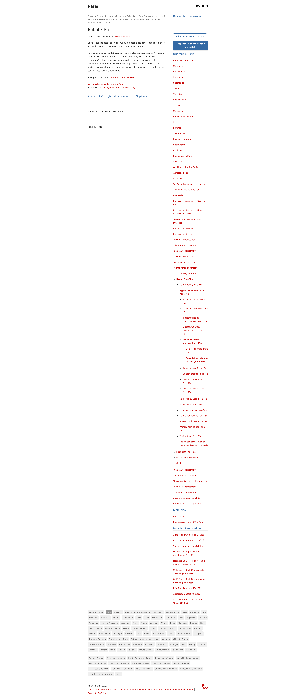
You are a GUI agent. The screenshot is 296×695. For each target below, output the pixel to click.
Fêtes (184, 612)
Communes (128, 617)
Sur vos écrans (139, 628)
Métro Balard (179, 516)
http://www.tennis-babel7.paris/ (119, 87)
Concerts (177, 66)
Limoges (174, 644)
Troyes (121, 649)
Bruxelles (111, 644)
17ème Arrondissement (184, 475)
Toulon (153, 628)
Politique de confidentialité (133, 689)
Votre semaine (180, 99)
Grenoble (125, 623)
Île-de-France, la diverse (140, 658)
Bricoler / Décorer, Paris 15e (193, 421)
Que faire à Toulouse (119, 663)
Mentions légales (109, 689)
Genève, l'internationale (166, 668)
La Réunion (162, 644)
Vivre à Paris (179, 161)
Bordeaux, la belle (140, 663)
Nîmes (164, 623)
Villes (138, 617)
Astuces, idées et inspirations (145, 639)
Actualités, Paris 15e (186, 273)
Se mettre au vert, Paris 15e (193, 399)
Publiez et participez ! (187, 457)
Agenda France (96, 612)
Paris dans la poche (183, 60)
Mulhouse (182, 623)
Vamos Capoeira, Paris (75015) (188, 546)
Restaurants (179, 145)
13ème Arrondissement (184, 256)
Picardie (93, 649)
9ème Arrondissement (184, 234)
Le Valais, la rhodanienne (101, 674)
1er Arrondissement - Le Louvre (189, 184)
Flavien (118, 36)
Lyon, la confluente (164, 658)
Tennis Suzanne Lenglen (121, 77)
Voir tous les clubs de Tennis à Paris (105, 84)
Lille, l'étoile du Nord (98, 668)
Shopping (178, 77)
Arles (135, 623)
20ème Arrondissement (185, 492)
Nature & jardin (184, 633)
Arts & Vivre (159, 633)
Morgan (126, 36)
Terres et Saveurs (97, 639)
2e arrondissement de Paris (186, 189)
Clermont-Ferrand (167, 628)
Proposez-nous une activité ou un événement (171, 689)
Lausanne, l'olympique (191, 668)
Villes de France (180, 639)
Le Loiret (132, 649)
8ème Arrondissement (184, 228)
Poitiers (103, 649)
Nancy (192, 644)
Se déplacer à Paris (182, 156)
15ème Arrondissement (114, 16)
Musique (203, 617)
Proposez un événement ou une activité (191, 45)
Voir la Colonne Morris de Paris (190, 36)
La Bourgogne (162, 649)
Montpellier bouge (97, 663)
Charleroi (137, 644)
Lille (181, 617)
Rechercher (124, 644)
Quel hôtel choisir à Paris (185, 167)
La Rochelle (177, 649)
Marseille (194, 612)
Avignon (154, 623)
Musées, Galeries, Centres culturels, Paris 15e (194, 330)
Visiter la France (96, 644)
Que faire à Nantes (161, 663)
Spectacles (178, 83)
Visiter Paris (179, 133)
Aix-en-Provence (110, 623)
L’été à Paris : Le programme (187, 503)
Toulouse (93, 617)
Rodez (171, 633)
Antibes (198, 628)
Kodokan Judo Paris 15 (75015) (188, 540)
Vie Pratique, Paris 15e (190, 436)
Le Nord (118, 612)
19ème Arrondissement (184, 487)
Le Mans (129, 633)
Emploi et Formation (183, 116)
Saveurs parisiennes (183, 139)
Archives (177, 178)
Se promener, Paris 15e (190, 284)
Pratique (177, 150)
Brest (202, 623)
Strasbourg (171, 617)
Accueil (91, 16)
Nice (147, 617)
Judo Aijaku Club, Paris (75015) (188, 535)
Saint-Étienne (95, 628)
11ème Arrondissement (184, 245)
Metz (183, 644)
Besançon (117, 633)
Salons (176, 88)
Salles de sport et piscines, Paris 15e (115, 19)
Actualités (94, 623)
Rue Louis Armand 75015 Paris (188, 522)
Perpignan (191, 617)
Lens (139, 633)
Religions (198, 633)
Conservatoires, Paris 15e (195, 374)
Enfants (177, 128)
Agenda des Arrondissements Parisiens (144, 612)
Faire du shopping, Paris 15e (193, 415)
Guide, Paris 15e (134, 16)
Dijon (172, 623)
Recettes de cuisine (118, 639)
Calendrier (178, 111)
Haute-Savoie (146, 649)
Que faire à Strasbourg (122, 668)
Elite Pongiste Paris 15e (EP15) (188, 588)
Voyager (166, 639)
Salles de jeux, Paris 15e (194, 368)
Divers (126, 628)
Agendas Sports (112, 628)
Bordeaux (105, 617)
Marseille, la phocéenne (187, 658)
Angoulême (104, 633)
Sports (176, 105)
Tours (112, 649)
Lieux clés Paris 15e (186, 452)
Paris (93, 6)
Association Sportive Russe (186, 594)
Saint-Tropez (185, 628)
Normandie (191, 649)
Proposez (149, 644)
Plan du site (93, 689)
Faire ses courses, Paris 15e (193, 410)
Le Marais (178, 195)
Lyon (204, 612)
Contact (92, 693)
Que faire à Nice (144, 668)
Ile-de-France (172, 612)
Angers (144, 623)
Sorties (176, 122)
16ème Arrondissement (184, 470)
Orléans (202, 644)
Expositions (179, 71)
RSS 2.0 (102, 693)
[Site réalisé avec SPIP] (204, 687)
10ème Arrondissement (184, 239)
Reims (147, 633)
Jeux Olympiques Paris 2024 (187, 498)
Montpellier (157, 617)
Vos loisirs (178, 94)
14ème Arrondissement (184, 262)
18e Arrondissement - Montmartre (190, 481)
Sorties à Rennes (181, 663)
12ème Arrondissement (184, 251)
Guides (179, 463)
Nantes (116, 617)
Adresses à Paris (181, 173)
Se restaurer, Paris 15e (190, 404)
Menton (92, 633)
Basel (118, 674)
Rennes (193, 623)
